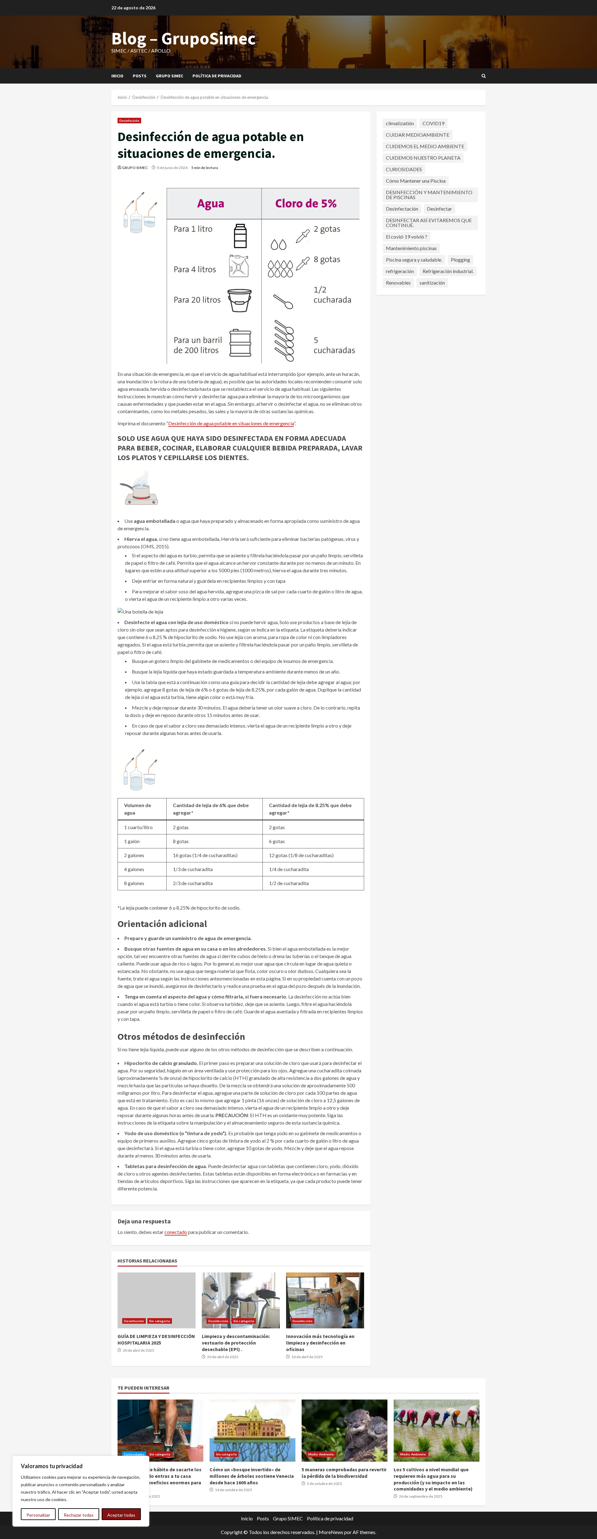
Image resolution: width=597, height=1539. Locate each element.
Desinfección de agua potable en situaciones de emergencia (231, 423)
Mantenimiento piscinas (411, 248)
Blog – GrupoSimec (183, 38)
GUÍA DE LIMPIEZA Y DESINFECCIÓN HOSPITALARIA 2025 (157, 1300)
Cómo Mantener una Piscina (416, 181)
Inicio (117, 76)
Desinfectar (439, 209)
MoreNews (331, 1532)
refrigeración (400, 271)
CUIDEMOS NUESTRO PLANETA (423, 158)
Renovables (398, 282)
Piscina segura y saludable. (414, 260)
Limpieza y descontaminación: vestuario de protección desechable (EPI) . (241, 1300)
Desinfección (129, 120)
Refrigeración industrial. (448, 271)
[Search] (484, 76)
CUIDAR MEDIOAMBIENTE (417, 135)
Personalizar (38, 1515)
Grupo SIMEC (169, 76)
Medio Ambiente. (321, 1454)
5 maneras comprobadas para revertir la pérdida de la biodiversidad (344, 1431)
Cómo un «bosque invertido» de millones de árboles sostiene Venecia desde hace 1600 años (252, 1431)
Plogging (460, 260)
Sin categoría (159, 1321)
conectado (175, 1232)
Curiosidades (134, 1454)
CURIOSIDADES (404, 169)
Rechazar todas (79, 1515)
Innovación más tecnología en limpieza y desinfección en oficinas (325, 1300)
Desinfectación (402, 209)
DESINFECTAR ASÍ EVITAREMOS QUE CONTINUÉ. (429, 222)
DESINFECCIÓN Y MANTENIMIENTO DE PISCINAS (429, 194)
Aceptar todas (121, 1515)
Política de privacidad (216, 76)
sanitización (432, 282)
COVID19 (433, 123)
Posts (139, 76)
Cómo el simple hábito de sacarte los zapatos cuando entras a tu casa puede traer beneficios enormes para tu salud (160, 1431)
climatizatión (400, 123)
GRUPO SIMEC (135, 167)
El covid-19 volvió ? (406, 237)
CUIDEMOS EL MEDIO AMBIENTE (425, 146)
